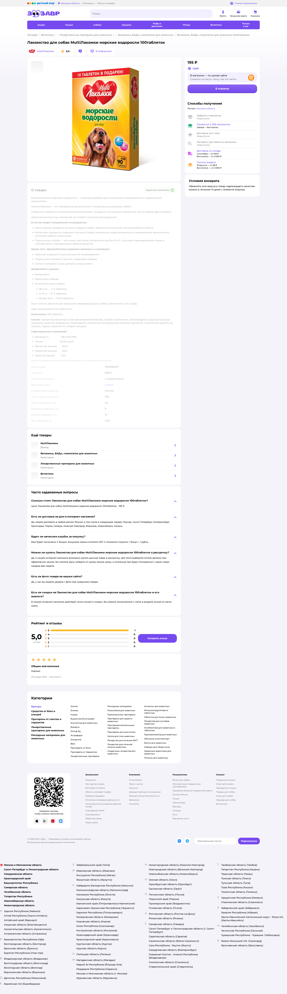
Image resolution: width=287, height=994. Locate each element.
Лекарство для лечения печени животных (119, 745)
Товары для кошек (226, 780)
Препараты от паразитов (84, 752)
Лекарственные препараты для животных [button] (47, 729)
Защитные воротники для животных (157, 752)
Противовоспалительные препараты (121, 726)
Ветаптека (47, 34)
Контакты (134, 804)
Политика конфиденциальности (102, 800)
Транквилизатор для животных (160, 734)
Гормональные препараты (121, 714)
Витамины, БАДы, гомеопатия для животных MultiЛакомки (213, 34)
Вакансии (134, 800)
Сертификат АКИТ (94, 810)
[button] (101, 51)
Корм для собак (224, 796)
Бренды (177, 806)
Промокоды (179, 802)
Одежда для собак (226, 800)
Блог (175, 814)
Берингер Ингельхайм (83, 718)
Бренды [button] (36, 706)
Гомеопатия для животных (121, 710)
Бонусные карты (181, 780)
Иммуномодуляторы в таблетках (156, 711)
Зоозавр (32, 34)
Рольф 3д (76, 731)
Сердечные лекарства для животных (121, 752)
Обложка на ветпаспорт (156, 738)
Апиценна (76, 739)
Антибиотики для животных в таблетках (159, 729)
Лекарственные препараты (85, 756)
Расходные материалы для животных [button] (48, 737)
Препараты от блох (81, 748)
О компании (135, 780)
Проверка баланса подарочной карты (192, 790)
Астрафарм (77, 735)
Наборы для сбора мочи (157, 747)
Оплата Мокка (180, 794)
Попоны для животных (156, 758)
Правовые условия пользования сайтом (69, 839)
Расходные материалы (119, 706)
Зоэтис (74, 706)
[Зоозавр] (56, 13)
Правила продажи (94, 796)
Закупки (133, 788)
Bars (73, 743)
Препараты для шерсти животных (119, 719)
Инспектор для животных (84, 723)
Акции (176, 798)
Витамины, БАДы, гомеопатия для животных (145, 34)
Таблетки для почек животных (160, 717)
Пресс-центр (136, 784)
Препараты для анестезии (121, 732)
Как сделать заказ (94, 784)
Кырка (74, 714)
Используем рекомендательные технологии (51, 842)
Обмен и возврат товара (98, 792)
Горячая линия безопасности (144, 796)
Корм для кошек (225, 784)
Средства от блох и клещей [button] (43, 713)
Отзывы (177, 810)
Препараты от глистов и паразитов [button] (46, 721)
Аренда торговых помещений (145, 792)
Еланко (74, 710)
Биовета (75, 727)
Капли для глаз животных (121, 736)
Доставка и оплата (95, 788)
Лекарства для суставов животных (156, 722)
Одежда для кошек (226, 788)
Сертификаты (92, 814)
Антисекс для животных (156, 706)
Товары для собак (225, 792)
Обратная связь (93, 818)
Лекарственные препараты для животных (86, 34)
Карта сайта (91, 822)
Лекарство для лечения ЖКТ (122, 740)
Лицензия (90, 780)
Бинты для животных (155, 743)
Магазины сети (181, 818)
